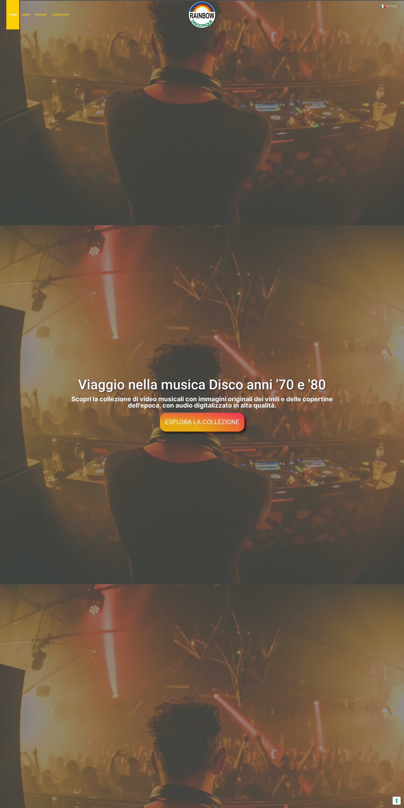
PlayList (41, 14)
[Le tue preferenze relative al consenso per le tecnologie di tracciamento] (397, 801)
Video (26, 14)
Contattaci (60, 14)
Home (13, 14)
